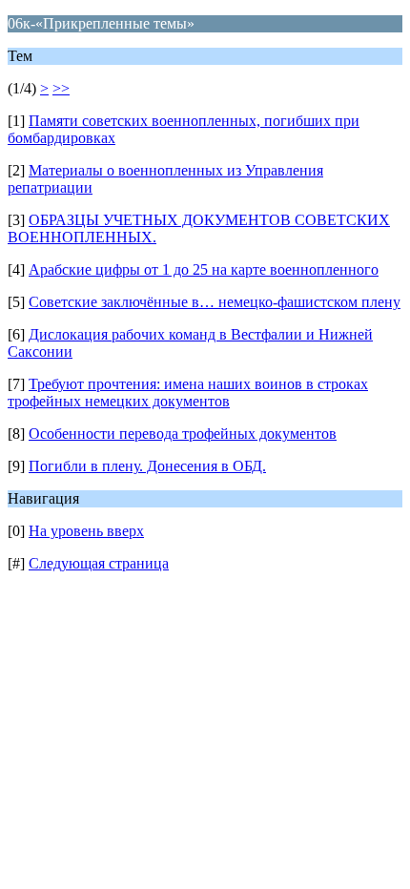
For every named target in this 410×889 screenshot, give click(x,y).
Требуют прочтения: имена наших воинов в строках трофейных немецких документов (188, 392)
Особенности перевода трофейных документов (183, 433)
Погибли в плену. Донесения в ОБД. (147, 466)
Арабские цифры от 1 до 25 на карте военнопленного (204, 269)
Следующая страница (99, 563)
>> (61, 88)
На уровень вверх (86, 531)
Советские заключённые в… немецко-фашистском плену (214, 302)
